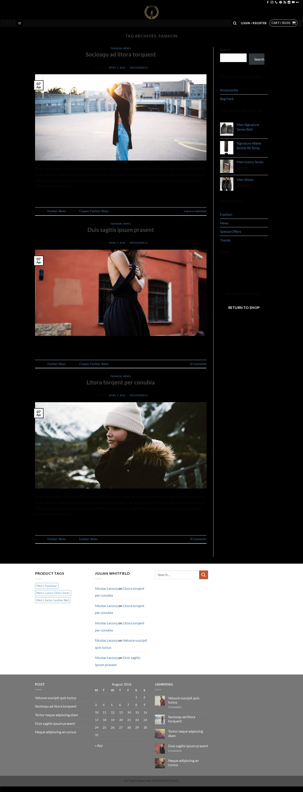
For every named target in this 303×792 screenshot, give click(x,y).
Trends (225, 240)
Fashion (116, 48)
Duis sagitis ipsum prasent (120, 229)
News (127, 48)
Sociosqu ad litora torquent (121, 54)
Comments (198, 364)
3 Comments (179, 707)
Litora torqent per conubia (121, 382)
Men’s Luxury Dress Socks (53, 593)
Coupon (84, 211)
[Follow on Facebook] (267, 2)
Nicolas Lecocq (106, 588)
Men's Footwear (46, 586)
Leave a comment (195, 211)
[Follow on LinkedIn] (289, 2)
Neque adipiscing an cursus (55, 732)
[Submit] (203, 574)
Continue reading (120, 196)
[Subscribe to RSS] (284, 2)
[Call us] (276, 2)
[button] (19, 23)
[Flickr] (297, 2)
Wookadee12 (139, 67)
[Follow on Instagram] (272, 2)
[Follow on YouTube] (293, 2)
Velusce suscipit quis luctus (55, 698)
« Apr (99, 745)
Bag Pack (227, 98)
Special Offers (230, 231)
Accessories (229, 90)
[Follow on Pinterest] (280, 2)
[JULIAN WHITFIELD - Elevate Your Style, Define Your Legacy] (151, 12)
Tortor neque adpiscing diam (56, 715)
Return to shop (244, 308)
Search (225, 49)
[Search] (234, 23)
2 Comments (179, 750)
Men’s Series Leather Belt (52, 600)
